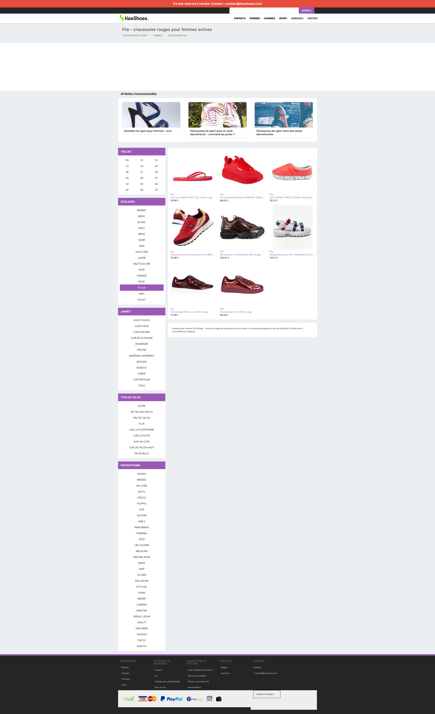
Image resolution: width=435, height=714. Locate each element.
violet (141, 299)
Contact (158, 670)
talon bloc (141, 453)
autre (141, 405)
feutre (141, 349)
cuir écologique (142, 337)
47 (156, 189)
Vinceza (142, 634)
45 (127, 189)
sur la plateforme (141, 429)
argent (141, 210)
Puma (141, 592)
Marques (297, 18)
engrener (141, 343)
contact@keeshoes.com (243, 3)
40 (141, 177)
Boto (141, 491)
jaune (142, 257)
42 (127, 183)
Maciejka (141, 551)
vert (142, 293)
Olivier (141, 574)
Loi (156, 675)
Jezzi (141, 539)
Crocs (141, 497)
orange (142, 275)
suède (141, 373)
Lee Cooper (141, 545)
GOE (141, 509)
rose (141, 281)
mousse (142, 361)
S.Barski (141, 604)
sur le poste (141, 435)
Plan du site (160, 687)
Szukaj (306, 10)
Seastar (141, 610)
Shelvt (141, 622)
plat (142, 423)
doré (141, 239)
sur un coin (142, 441)
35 (156, 166)
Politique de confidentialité (167, 681)
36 (127, 172)
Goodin (141, 515)
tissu (141, 385)
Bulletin (257, 667)
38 (156, 172)
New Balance (141, 557)
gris (141, 245)
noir (142, 269)
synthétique (141, 379)
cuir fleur (142, 326)
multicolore (141, 263)
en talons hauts (142, 411)
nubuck (142, 367)
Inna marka (141, 527)
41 (156, 177)
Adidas (141, 473)
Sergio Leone (141, 616)
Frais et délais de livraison (200, 670)
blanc (142, 222)
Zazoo (141, 640)
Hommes (125, 679)
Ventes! (312, 18)
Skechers (142, 628)
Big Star (141, 485)
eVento (141, 646)
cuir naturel (141, 332)
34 (141, 166)
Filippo (141, 503)
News (141, 562)
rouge (142, 287)
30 (127, 160)
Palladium (141, 580)
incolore (142, 251)
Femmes (125, 673)
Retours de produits (197, 675)
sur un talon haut (141, 447)
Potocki (141, 586)
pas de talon (141, 417)
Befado (141, 479)
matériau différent (141, 355)
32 (156, 160)
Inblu (141, 521)
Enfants (125, 667)
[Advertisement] (102, 67)
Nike (141, 568)
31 (141, 160)
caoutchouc (141, 320)
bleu (142, 228)
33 (127, 166)
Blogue (224, 667)
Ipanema (141, 533)
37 (141, 172)
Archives (225, 673)
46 (141, 189)
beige (141, 216)
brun (141, 234)
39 (127, 177)
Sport (124, 684)
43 (141, 183)
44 (156, 183)
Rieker (142, 598)
